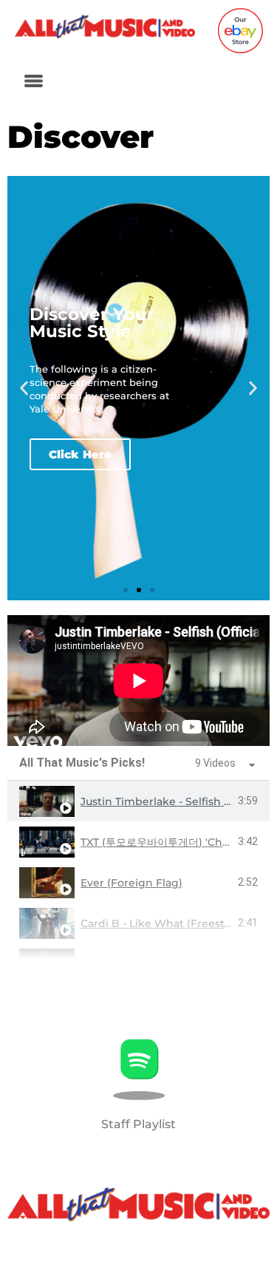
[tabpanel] (138, 680)
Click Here (80, 454)
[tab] (138, 801)
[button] (33, 82)
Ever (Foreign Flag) (131, 882)
